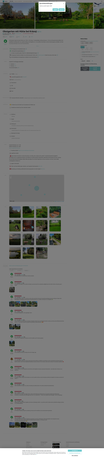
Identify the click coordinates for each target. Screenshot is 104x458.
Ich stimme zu (75, 450)
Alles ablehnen (75, 455)
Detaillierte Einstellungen (74, 453)
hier (36, 454)
